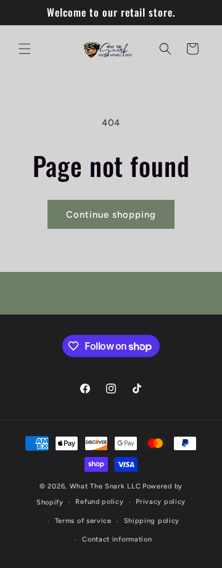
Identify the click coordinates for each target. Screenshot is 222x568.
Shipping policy (152, 521)
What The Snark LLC (105, 486)
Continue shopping (111, 214)
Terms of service (83, 521)
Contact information (117, 539)
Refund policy (99, 502)
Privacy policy (161, 502)
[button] (24, 48)
